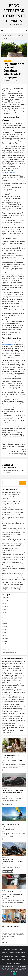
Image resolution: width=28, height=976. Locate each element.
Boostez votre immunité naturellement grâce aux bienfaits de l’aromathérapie (12, 758)
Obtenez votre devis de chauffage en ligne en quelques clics (12, 667)
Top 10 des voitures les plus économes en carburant (13, 664)
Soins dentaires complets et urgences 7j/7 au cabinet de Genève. (13, 518)
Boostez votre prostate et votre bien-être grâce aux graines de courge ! (12, 588)
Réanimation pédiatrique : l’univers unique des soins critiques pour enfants (13, 583)
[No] (26, 970)
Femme (4, 621)
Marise (8, 80)
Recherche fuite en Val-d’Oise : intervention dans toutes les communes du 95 (13, 894)
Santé (4, 644)
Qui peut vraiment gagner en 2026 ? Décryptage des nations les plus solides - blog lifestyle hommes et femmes (13, 697)
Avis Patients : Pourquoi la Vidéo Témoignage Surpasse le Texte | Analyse (13, 705)
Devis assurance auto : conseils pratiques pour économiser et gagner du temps (13, 558)
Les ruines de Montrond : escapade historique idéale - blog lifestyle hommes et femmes (13, 720)
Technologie (5, 650)
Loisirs (4, 629)
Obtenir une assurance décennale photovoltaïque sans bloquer (11, 493)
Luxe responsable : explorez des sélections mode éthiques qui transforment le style (11, 503)
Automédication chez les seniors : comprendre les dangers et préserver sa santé (13, 568)
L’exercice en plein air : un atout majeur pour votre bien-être (13, 716)
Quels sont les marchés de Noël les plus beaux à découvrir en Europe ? (13, 446)
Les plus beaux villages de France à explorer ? (13, 722)
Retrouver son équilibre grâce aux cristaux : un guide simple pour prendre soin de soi (13, 523)
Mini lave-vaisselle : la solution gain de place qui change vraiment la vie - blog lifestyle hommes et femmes (13, 727)
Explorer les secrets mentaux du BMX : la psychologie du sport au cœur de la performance (13, 534)
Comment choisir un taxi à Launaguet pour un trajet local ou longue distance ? (13, 544)
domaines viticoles (13, 440)
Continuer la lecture (7, 770)
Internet (4, 626)
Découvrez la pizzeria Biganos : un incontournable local (11, 549)
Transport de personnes (9, 653)
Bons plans (7, 60)
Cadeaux (4, 612)
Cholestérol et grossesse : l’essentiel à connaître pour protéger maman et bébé (13, 578)
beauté (4, 603)
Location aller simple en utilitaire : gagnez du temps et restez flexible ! (12, 563)
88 (6, 942)
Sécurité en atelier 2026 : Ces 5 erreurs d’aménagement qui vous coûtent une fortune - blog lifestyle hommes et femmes (13, 676)
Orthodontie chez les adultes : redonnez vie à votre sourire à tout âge (13, 529)
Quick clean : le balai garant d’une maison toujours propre (13, 670)
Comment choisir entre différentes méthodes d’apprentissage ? (10, 827)
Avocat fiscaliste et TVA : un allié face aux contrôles (13, 498)
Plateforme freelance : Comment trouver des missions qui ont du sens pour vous (13, 540)
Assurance (5, 600)
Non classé (5, 638)
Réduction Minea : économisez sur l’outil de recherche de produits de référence (13, 554)
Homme (4, 624)
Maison (4, 632)
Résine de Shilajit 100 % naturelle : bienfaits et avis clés (12, 690)
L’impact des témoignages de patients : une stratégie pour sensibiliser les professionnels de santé (13, 709)
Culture (4, 615)
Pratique (4, 641)
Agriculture (5, 597)
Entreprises (5, 618)
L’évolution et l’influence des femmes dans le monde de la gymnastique (13, 513)
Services (4, 647)
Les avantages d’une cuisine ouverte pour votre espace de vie (13, 730)
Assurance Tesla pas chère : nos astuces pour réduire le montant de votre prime (13, 574)
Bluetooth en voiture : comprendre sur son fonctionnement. (13, 684)
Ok (14, 973)
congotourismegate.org (9, 172)
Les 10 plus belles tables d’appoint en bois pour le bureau (17, 452)
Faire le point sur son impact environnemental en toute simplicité (12, 680)
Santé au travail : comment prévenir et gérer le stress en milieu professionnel (14, 692)
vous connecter (12, 470)
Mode (4, 635)
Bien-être (5, 606)
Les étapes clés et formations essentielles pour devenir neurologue (12, 508)
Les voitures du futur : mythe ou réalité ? (13, 686)
